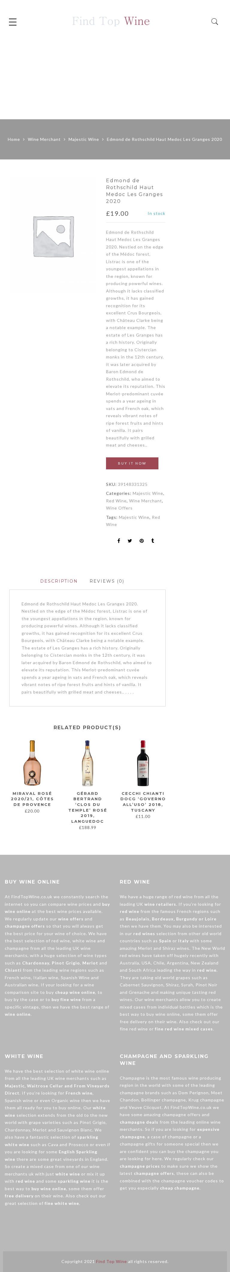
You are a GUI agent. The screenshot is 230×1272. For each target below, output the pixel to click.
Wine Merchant (44, 139)
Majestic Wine (84, 139)
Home (14, 139)
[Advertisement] (115, 74)
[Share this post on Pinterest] (142, 541)
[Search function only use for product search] (215, 21)
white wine (84, 940)
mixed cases (133, 1006)
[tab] (59, 581)
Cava (53, 1144)
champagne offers (181, 1114)
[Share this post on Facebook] (118, 541)
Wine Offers (119, 507)
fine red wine (134, 1028)
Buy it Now (132, 463)
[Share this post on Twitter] (130, 541)
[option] (52, 235)
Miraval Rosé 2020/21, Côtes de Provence (32, 799)
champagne (17, 948)
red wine (61, 940)
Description (59, 581)
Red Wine (116, 500)
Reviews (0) (107, 581)
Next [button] (163, 785)
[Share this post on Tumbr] (152, 541)
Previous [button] (9, 785)
